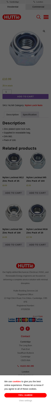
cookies (17, 381)
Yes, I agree (25, 395)
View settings (25, 400)
